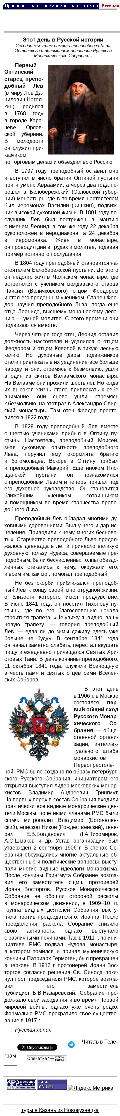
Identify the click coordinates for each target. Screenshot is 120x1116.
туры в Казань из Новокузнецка (60, 1110)
